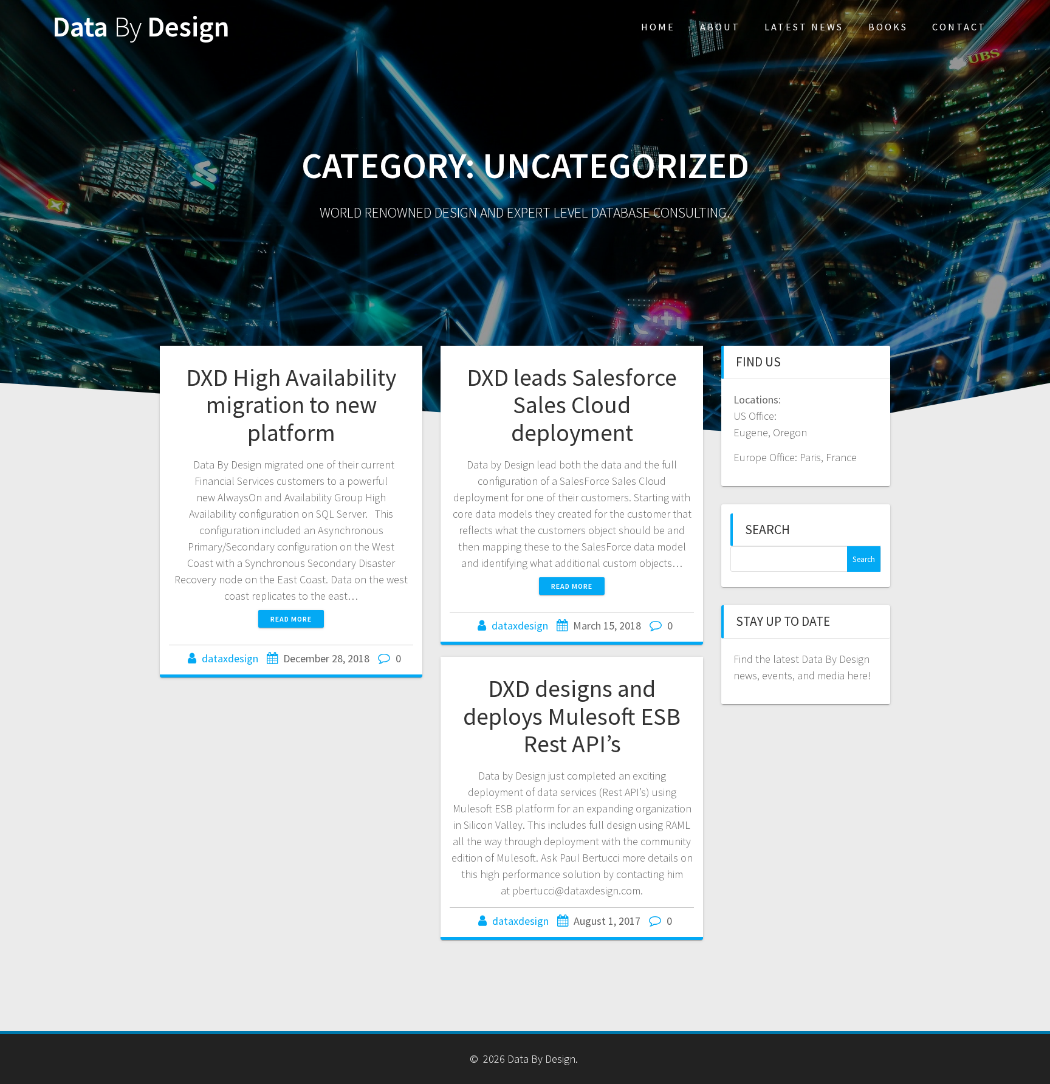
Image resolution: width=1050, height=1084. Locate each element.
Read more (291, 618)
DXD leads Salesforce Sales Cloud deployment (572, 405)
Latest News (803, 27)
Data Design (141, 27)
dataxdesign (230, 658)
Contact (959, 27)
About (720, 27)
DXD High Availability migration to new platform (291, 405)
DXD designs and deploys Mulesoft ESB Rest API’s (572, 716)
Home (658, 27)
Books (888, 27)
